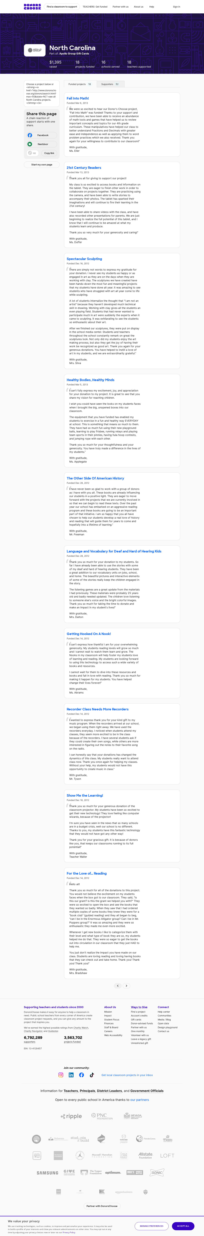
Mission (108, 1011)
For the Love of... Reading (87, 873)
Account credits (139, 1015)
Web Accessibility (113, 1035)
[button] (41, 153)
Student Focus (111, 1019)
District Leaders (109, 1091)
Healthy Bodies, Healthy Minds (90, 380)
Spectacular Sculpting (84, 259)
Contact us (163, 1031)
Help (151, 6)
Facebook (42, 135)
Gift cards (136, 1019)
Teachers (71, 1091)
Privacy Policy (69, 1232)
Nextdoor (43, 144)
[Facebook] (81, 1074)
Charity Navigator (33, 1031)
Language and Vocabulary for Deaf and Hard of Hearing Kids (114, 551)
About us (138, 6)
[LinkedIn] (71, 1074)
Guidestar (53, 1031)
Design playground (168, 1027)
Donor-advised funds (142, 1023)
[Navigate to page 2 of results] (126, 985)
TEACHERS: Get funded (95, 6)
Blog (168, 1019)
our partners (139, 1100)
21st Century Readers (84, 168)
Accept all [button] (183, 1226)
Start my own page (41, 164)
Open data (163, 1023)
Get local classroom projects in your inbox (127, 1075)
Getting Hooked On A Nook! (89, 634)
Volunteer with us (140, 1035)
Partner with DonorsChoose (102, 1206)
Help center (164, 1011)
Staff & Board (111, 1027)
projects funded (73, 1039)
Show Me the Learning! (85, 795)
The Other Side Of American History (95, 478)
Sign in (176, 6)
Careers (108, 1031)
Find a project (138, 1011)
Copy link (49, 153)
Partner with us (121, 6)
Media (161, 1019)
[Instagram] (60, 1074)
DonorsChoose (32, 7)
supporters (33, 1039)
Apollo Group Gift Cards (74, 53)
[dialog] (102, 1226)
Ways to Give (139, 1007)
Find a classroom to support (62, 6)
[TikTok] (91, 1074)
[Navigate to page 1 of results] (118, 985)
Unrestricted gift (139, 1043)
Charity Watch (80, 1027)
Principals (87, 1091)
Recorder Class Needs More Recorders (98, 709)
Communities (164, 1015)
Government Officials (147, 1091)
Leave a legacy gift (141, 1039)
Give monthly (138, 1031)
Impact (108, 1015)
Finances (108, 1023)
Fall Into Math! (78, 98)
